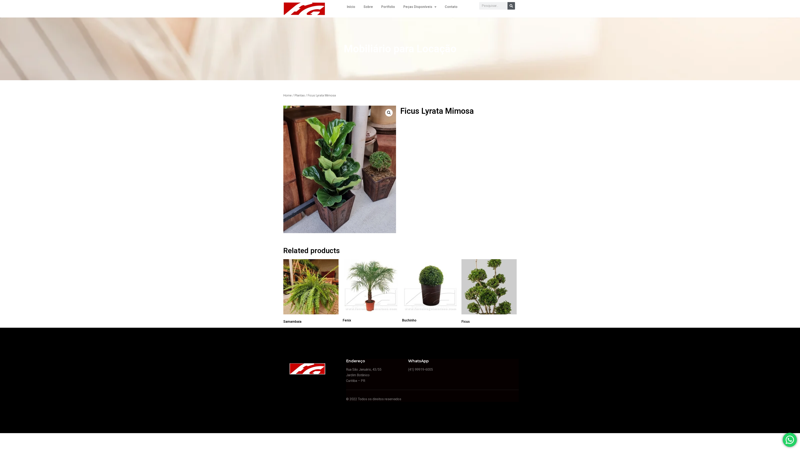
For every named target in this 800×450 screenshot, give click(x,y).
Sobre (368, 7)
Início (351, 7)
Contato (451, 7)
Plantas (300, 95)
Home (287, 95)
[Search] (511, 6)
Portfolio (388, 7)
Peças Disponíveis (417, 7)
